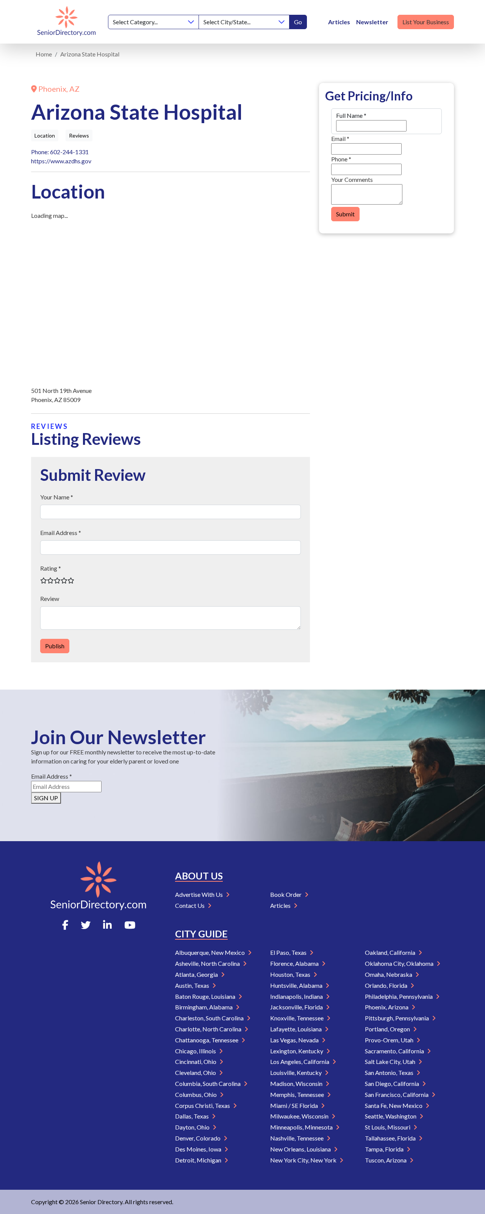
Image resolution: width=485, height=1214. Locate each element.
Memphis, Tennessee (297, 1094)
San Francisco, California (397, 1094)
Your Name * (56, 497)
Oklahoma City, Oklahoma (400, 963)
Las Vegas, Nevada (295, 1039)
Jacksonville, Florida (297, 1007)
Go (298, 21)
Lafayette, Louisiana (296, 1029)
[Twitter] (86, 925)
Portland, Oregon (388, 1029)
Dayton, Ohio (193, 1127)
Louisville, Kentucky (296, 1072)
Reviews (79, 135)
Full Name (351, 115)
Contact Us (190, 905)
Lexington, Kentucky (297, 1050)
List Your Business (425, 21)
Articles (339, 21)
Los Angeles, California (300, 1061)
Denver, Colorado (198, 1138)
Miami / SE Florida (294, 1105)
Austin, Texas (192, 985)
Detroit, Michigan (198, 1160)
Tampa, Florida (385, 1149)
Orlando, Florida (386, 985)
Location (44, 135)
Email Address (51, 776)
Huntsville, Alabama (297, 985)
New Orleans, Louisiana (301, 1149)
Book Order (286, 894)
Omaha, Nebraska (389, 974)
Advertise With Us (199, 894)
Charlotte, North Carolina (208, 1029)
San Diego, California (392, 1083)
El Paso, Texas (289, 952)
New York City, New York (304, 1160)
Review (49, 598)
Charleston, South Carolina (210, 1018)
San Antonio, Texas (390, 1072)
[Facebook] (65, 925)
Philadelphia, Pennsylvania (399, 996)
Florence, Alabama (295, 963)
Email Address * (60, 532)
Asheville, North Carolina (208, 963)
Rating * (50, 568)
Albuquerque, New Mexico (210, 952)
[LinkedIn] (107, 925)
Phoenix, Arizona (387, 1007)
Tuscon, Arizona (386, 1160)
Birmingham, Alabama (204, 1007)
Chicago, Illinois (196, 1050)
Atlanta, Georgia (197, 974)
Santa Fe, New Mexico (394, 1105)
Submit (345, 213)
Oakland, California (390, 952)
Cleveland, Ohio (196, 1072)
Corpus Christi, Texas (203, 1105)
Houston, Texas (290, 974)
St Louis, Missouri (388, 1127)
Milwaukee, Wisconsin (300, 1116)
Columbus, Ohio (196, 1094)
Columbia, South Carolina (208, 1083)
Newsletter (372, 21)
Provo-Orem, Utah (390, 1039)
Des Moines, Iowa (198, 1149)
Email (340, 138)
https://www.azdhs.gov (61, 160)
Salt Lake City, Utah (390, 1061)
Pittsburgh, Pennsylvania (397, 1018)
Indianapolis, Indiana (297, 996)
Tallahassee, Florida (391, 1138)
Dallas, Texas (192, 1116)
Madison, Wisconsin (297, 1083)
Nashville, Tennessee (297, 1138)
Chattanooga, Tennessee (207, 1039)
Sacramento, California (395, 1050)
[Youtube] (129, 925)
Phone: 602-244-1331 (60, 151)
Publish (54, 645)
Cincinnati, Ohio (196, 1061)
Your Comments (352, 179)
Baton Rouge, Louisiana (205, 996)
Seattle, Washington (391, 1116)
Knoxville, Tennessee (297, 1018)
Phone (341, 159)
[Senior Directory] (66, 22)
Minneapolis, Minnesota (302, 1127)
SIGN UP (46, 797)
